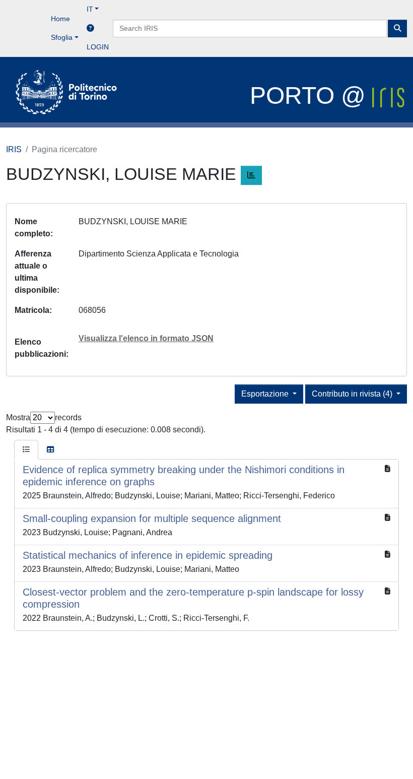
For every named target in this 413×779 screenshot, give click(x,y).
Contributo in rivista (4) (353, 394)
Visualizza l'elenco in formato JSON (146, 338)
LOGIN (98, 47)
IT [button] (90, 9)
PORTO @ (311, 95)
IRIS (14, 149)
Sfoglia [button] (62, 37)
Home (60, 19)
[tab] (26, 450)
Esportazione (266, 394)
